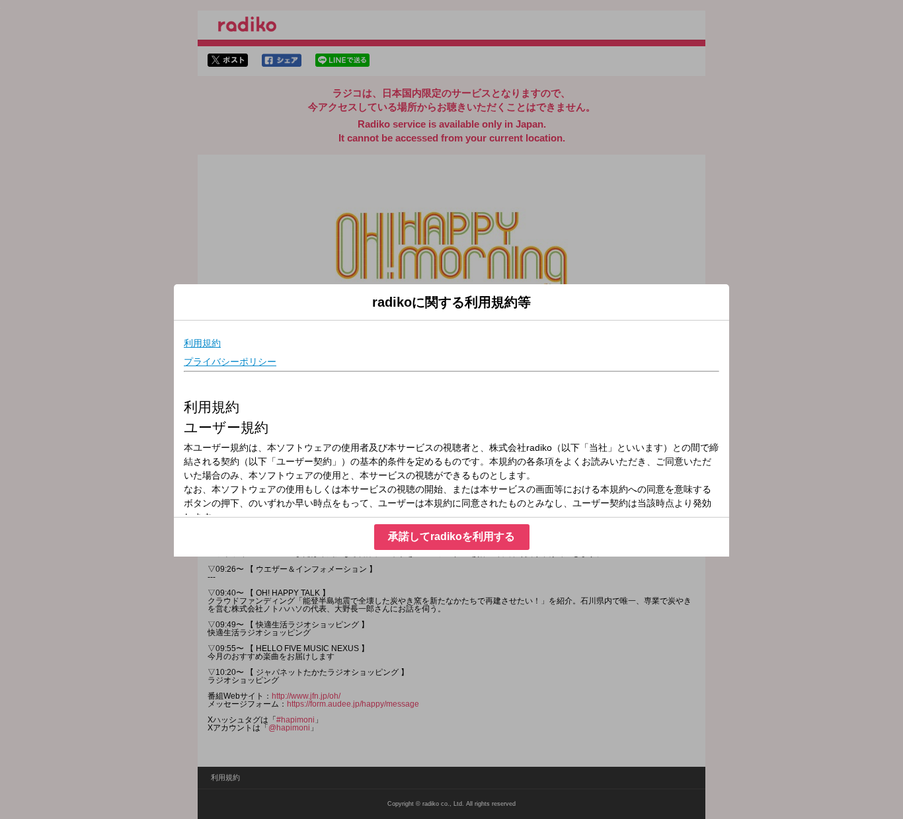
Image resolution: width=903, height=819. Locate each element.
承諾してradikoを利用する (451, 536)
